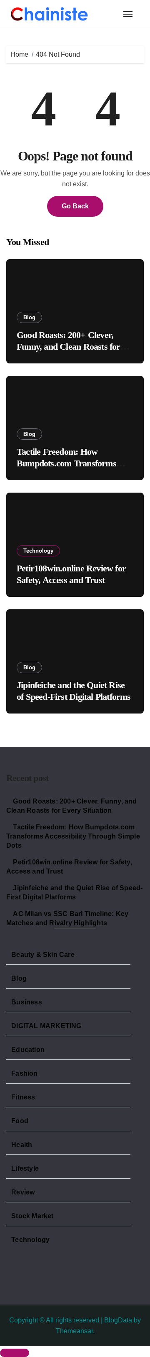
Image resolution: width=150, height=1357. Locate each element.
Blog (29, 317)
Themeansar (74, 1330)
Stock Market (32, 1215)
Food (19, 1120)
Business (26, 1002)
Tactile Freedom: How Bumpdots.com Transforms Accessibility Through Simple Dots (73, 836)
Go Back (75, 206)
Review (23, 1192)
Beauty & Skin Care (43, 954)
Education (28, 1049)
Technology (38, 551)
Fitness (23, 1097)
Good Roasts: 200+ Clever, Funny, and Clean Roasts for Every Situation (68, 347)
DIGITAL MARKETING (46, 1025)
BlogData (118, 1320)
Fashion (24, 1073)
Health (21, 1144)
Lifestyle (25, 1168)
